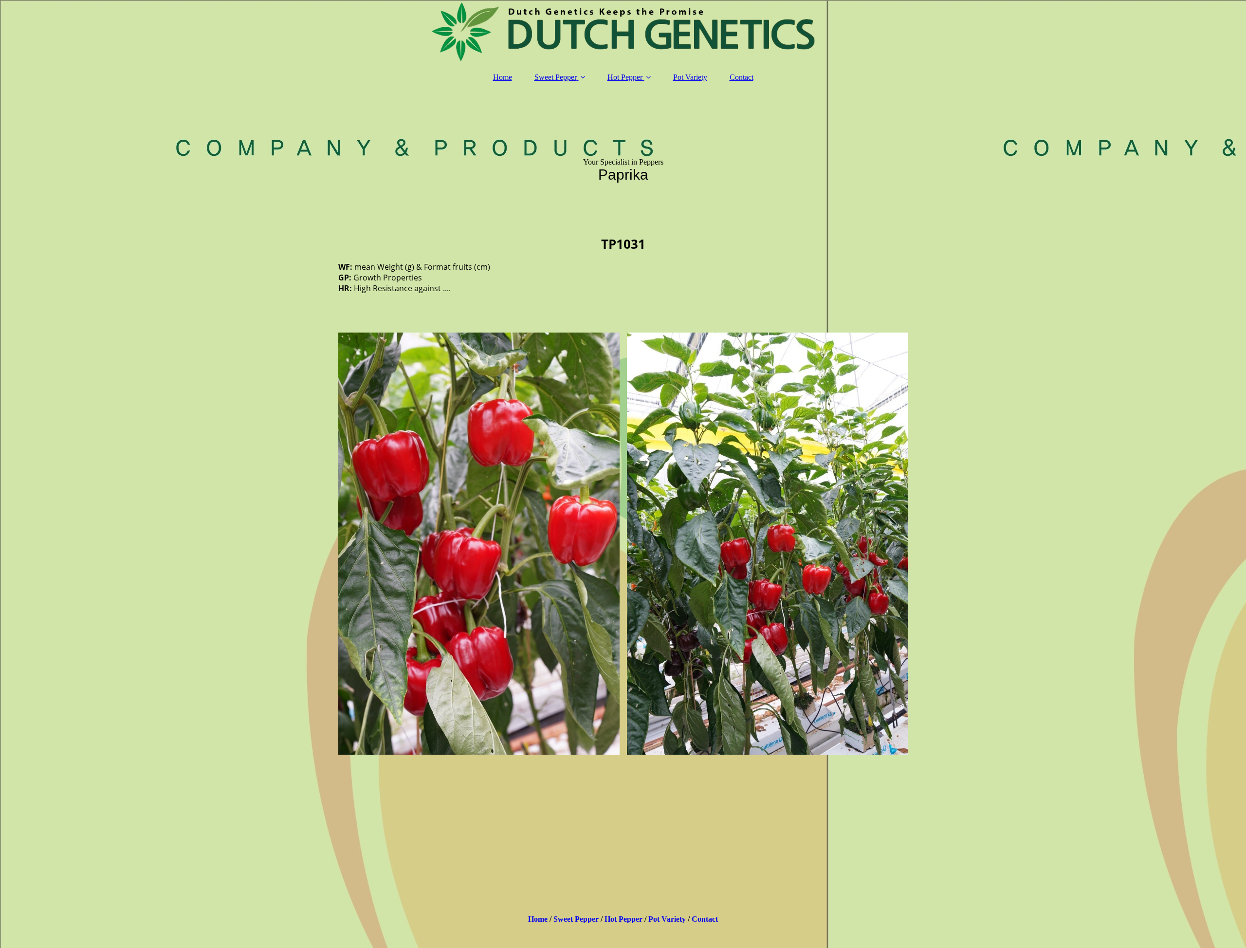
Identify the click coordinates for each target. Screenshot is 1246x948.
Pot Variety (690, 77)
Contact (741, 77)
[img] (623, 31)
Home (502, 77)
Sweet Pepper (555, 77)
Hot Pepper (624, 77)
